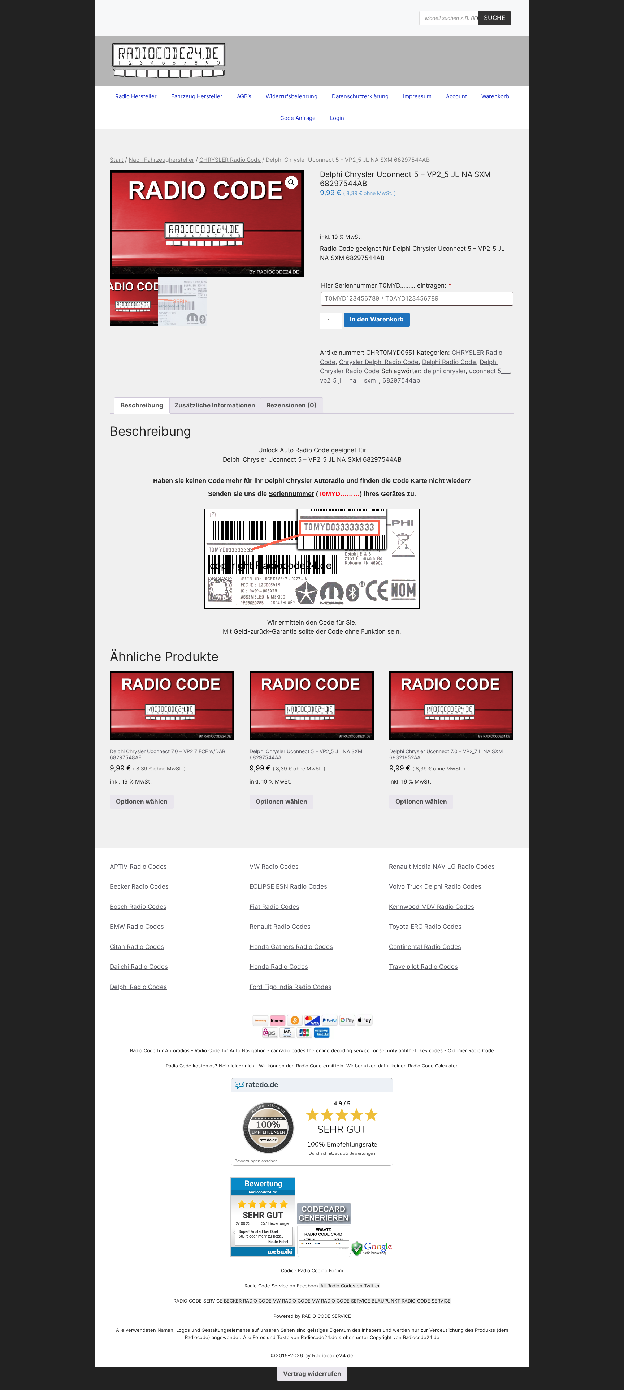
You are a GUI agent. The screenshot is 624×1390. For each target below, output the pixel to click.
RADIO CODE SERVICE (197, 1301)
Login (337, 118)
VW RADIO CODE (292, 1301)
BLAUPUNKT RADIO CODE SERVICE (411, 1301)
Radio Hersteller (136, 96)
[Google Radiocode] (372, 1254)
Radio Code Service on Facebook (281, 1285)
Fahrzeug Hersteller (196, 96)
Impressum (417, 96)
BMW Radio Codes (137, 926)
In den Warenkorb (377, 319)
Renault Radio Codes (280, 926)
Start (117, 159)
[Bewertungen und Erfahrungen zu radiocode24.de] (262, 1254)
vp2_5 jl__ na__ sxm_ (349, 380)
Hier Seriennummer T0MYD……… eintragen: (386, 285)
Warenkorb (495, 96)
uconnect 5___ (489, 371)
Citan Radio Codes (137, 946)
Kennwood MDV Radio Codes (431, 906)
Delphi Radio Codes (138, 986)
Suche (494, 17)
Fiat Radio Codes (274, 906)
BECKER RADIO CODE (248, 1301)
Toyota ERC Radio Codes (425, 926)
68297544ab (401, 380)
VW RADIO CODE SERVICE (341, 1301)
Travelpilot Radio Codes (423, 966)
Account (456, 96)
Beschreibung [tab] (142, 405)
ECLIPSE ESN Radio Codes (288, 886)
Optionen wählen (142, 801)
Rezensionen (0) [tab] (291, 405)
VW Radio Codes (274, 866)
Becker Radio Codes (139, 886)
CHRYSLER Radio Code (230, 159)
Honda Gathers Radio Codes (291, 946)
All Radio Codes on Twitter (350, 1285)
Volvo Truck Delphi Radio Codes (435, 886)
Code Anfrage (298, 118)
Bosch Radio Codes (138, 906)
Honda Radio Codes (279, 966)
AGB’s (244, 96)
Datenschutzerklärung (360, 96)
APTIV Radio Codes (138, 866)
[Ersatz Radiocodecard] (324, 1254)
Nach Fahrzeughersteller (161, 159)
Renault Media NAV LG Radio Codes (442, 866)
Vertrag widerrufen (312, 1373)
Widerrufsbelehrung (291, 96)
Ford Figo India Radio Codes (291, 986)
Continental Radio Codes (425, 946)
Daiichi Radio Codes (139, 966)
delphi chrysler (444, 371)
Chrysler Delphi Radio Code (379, 362)
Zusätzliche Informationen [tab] (214, 405)
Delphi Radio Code (449, 362)
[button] (291, 182)
